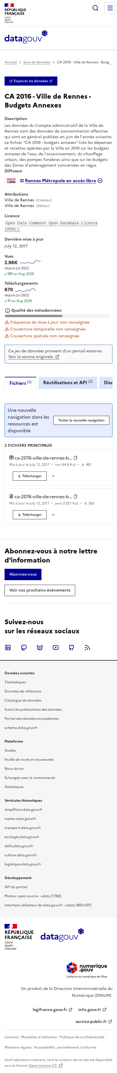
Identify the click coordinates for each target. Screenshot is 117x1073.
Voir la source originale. (31, 357)
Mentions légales (18, 1047)
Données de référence (23, 691)
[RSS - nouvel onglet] (87, 647)
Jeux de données (37, 62)
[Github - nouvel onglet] (71, 647)
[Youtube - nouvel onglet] (55, 647)
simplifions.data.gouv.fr (24, 809)
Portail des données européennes (32, 718)
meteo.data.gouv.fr (20, 818)
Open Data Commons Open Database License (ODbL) (51, 225)
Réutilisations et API (68, 382)
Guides (10, 750)
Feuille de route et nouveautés (29, 759)
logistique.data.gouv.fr (23, 864)
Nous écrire (14, 768)
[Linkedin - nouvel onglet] (8, 647)
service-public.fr (91, 1022)
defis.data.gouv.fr (19, 846)
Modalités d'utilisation (39, 1037)
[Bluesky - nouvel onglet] (39, 647)
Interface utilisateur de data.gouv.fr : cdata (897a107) (48, 905)
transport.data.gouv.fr (23, 827)
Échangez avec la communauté (30, 777)
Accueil (11, 62)
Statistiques (14, 786)
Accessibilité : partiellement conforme (65, 1047)
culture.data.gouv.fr (21, 855)
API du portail (16, 887)
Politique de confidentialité (82, 1037)
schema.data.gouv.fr (21, 727)
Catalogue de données (23, 700)
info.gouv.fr (89, 1010)
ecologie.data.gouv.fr (22, 837)
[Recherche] (95, 8)
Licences (11, 1037)
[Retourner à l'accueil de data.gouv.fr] (26, 37)
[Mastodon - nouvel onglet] (24, 647)
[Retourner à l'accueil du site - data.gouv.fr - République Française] (62, 937)
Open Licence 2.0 (43, 1065)
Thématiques (15, 682)
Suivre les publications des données (33, 709)
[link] (31, 81)
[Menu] (110, 8)
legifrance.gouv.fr (50, 1010)
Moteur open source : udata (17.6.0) (33, 896)
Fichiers (20, 382)
